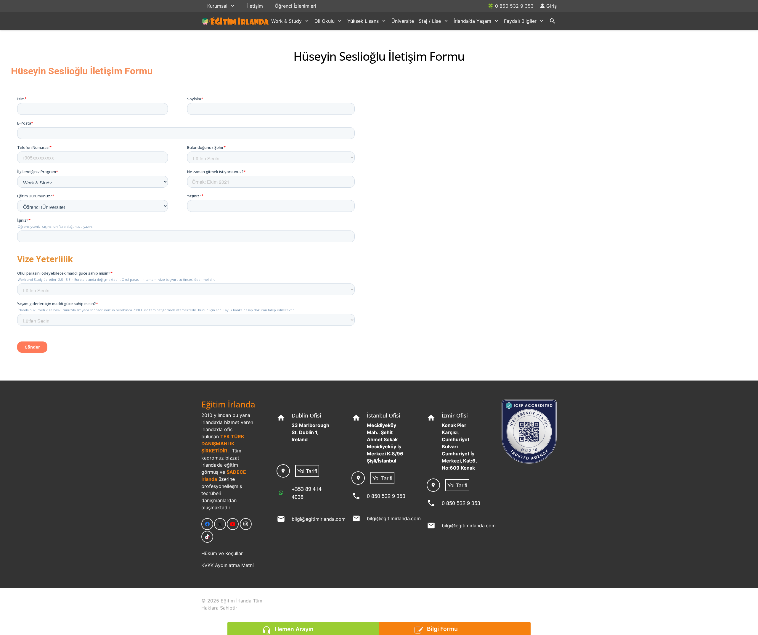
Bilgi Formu (442, 628)
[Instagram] (246, 524)
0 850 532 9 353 (386, 495)
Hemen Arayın (294, 629)
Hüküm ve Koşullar (222, 553)
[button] (232, 6)
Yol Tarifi (307, 471)
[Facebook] (207, 524)
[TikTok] (207, 537)
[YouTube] (233, 524)
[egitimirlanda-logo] (235, 21)
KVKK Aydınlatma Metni (227, 565)
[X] (220, 524)
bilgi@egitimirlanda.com (319, 519)
